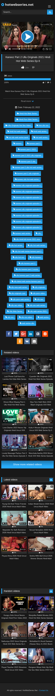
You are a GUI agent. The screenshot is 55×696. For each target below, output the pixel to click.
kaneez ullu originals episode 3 (28, 197)
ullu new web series (19, 287)
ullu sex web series (37, 305)
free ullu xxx (43, 125)
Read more (26, 101)
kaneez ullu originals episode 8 (28, 221)
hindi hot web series (18, 131)
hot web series (41, 137)
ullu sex (40, 299)
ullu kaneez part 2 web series (28, 275)
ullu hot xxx (19, 257)
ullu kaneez (36, 257)
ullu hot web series (37, 245)
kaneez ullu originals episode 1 (28, 185)
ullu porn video (39, 293)
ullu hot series (16, 245)
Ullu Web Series (15, 311)
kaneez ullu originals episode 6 (28, 209)
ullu (39, 233)
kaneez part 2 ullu (28, 161)
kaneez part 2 (34, 143)
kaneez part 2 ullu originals (28, 173)
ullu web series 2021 (38, 311)
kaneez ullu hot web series (28, 179)
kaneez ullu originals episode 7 (28, 215)
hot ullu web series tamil (18, 137)
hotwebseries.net (19, 4)
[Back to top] (47, 688)
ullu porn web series (21, 299)
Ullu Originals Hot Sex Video (19, 125)
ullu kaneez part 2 (28, 263)
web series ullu (28, 323)
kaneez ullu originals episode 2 (28, 191)
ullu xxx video (26, 317)
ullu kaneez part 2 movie (28, 269)
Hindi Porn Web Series (28, 119)
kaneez (18, 143)
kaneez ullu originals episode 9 (28, 227)
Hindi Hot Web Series (28, 113)
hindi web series (39, 131)
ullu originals (40, 287)
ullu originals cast (18, 293)
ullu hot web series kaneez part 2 (28, 251)
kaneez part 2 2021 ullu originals (28, 155)
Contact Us (43, 690)
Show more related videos (27, 464)
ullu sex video (16, 305)
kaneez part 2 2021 (28, 149)
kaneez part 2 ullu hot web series (28, 167)
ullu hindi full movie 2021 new (28, 239)
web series (44, 317)
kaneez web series (22, 233)
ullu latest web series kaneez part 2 (28, 281)
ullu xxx (11, 317)
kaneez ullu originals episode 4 (28, 203)
